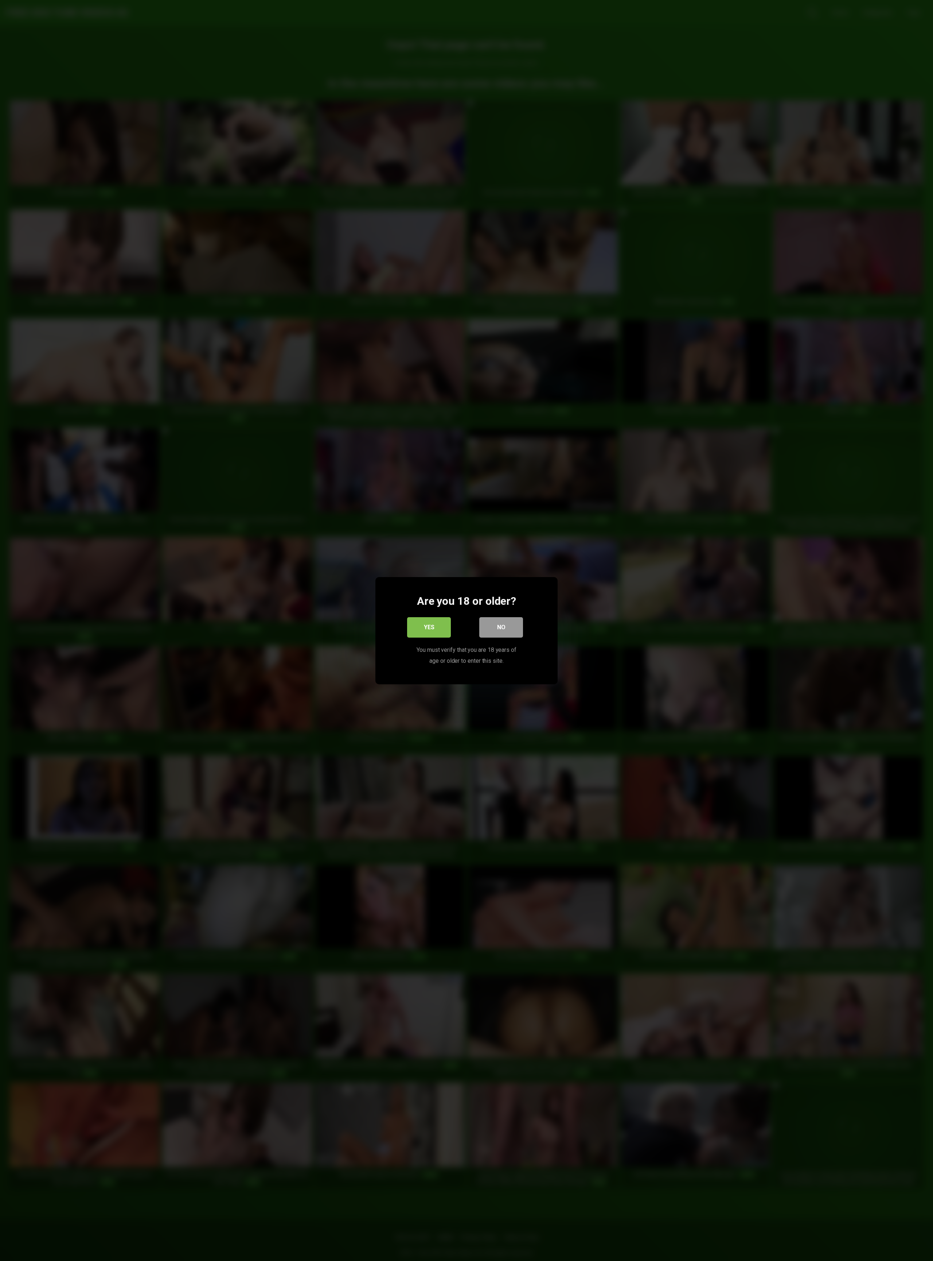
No (501, 626)
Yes (429, 626)
